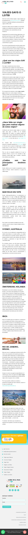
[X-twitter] (18, 490)
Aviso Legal (10, 532)
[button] (21, 2)
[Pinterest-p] (15, 490)
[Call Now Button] (25, 532)
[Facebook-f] (13, 490)
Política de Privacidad (17, 532)
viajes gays (20, 144)
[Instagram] (10, 490)
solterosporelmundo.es (15, 20)
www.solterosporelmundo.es (19, 142)
